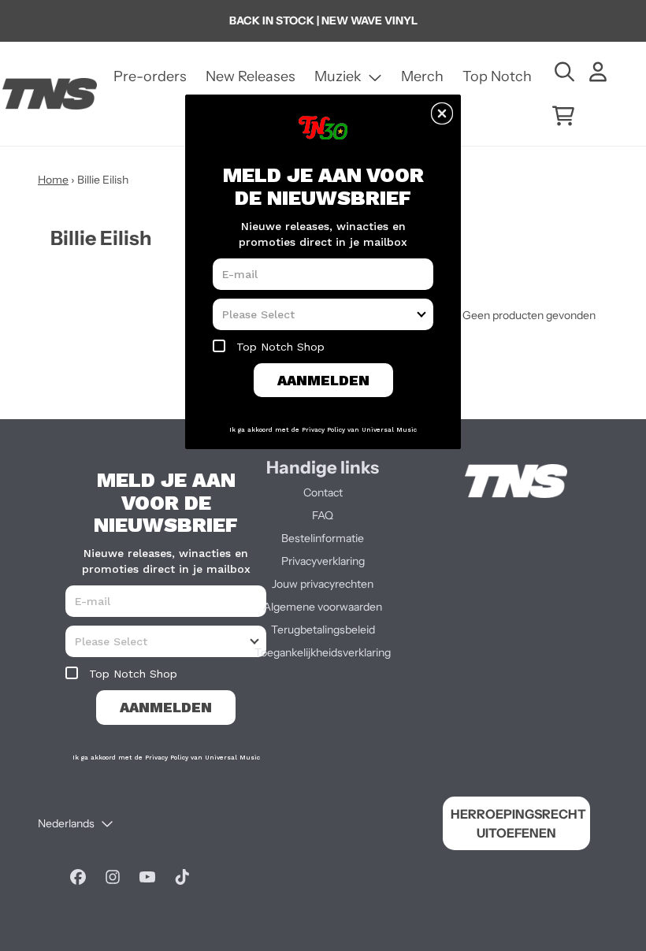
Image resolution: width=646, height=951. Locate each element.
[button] (442, 113)
